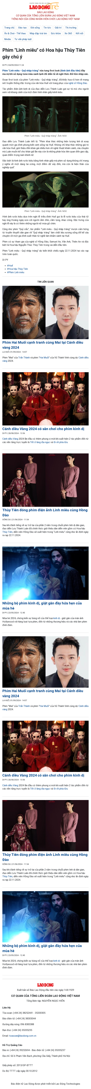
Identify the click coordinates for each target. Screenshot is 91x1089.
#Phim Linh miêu (15, 272)
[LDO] (45, 313)
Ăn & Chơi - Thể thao (15, 33)
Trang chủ (9, 27)
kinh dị (56, 618)
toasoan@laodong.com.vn (22, 1035)
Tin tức (47, 27)
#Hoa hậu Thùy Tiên (17, 268)
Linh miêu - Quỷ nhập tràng (23, 70)
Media (7, 39)
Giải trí (58, 27)
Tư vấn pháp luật (23, 39)
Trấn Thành (24, 357)
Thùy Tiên (7, 532)
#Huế (10, 265)
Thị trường (70, 27)
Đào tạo (22, 27)
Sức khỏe (56, 33)
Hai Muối (44, 357)
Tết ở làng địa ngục (40, 442)
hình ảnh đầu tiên (70, 70)
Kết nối (79, 33)
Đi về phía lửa (61, 442)
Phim (5, 70)
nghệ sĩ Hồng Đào (77, 83)
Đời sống (35, 27)
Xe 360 (68, 33)
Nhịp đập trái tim (38, 33)
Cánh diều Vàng (10, 438)
